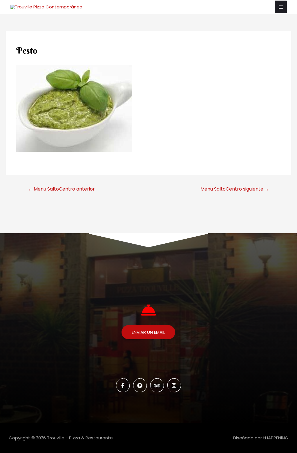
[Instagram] (174, 385)
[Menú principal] (281, 7)
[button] (148, 332)
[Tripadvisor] (157, 385)
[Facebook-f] (123, 385)
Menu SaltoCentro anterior (61, 189)
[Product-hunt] (140, 385)
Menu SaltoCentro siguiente (234, 189)
